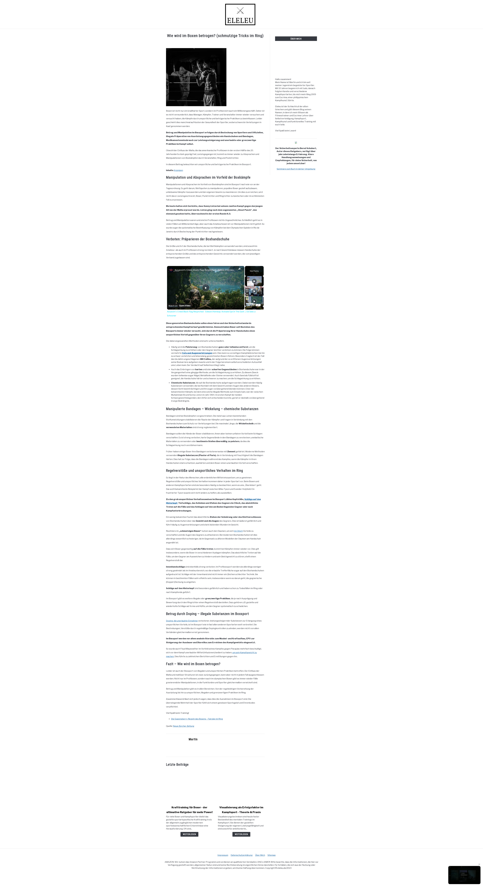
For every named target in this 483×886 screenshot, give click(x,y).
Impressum (222, 855)
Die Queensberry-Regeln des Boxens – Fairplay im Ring (197, 719)
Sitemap (272, 855)
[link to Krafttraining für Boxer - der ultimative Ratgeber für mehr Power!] (189, 786)
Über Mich (260, 855)
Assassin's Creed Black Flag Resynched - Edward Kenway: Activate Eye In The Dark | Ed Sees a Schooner (205, 269)
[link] (171, 270)
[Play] (254, 281)
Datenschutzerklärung (242, 855)
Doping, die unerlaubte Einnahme (182, 621)
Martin (193, 739)
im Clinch (238, 531)
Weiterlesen (189, 834)
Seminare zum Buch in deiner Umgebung (296, 169)
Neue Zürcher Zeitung (183, 726)
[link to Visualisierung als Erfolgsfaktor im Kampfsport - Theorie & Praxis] (241, 786)
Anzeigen (178, 170)
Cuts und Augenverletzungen (197, 353)
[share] (239, 268)
